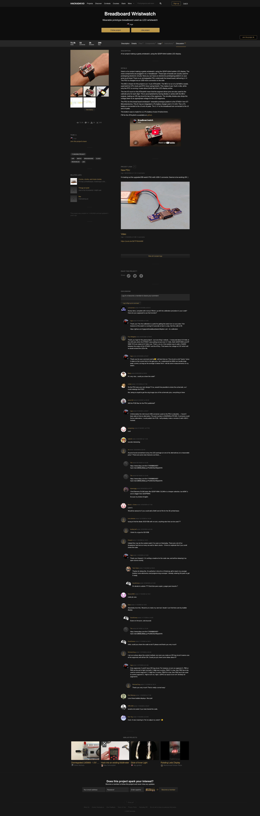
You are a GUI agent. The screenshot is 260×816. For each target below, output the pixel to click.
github (149, 115)
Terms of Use (122, 807)
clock (98, 158)
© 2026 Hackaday (130, 811)
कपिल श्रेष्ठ (131, 706)
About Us (86, 807)
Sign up (176, 3)
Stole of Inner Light (139, 762)
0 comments (141, 173)
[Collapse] (134, 166)
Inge (131, 24)
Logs (160, 43)
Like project (145, 30)
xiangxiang (131, 428)
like (80, 196)
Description (125, 43)
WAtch (79, 158)
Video (123, 233)
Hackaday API (143, 807)
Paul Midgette (132, 337)
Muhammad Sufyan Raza (173, 765)
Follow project (116, 30)
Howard (130, 540)
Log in (185, 3)
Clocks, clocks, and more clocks (90, 179)
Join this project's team (78, 141)
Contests (107, 3)
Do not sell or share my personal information (163, 807)
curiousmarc (131, 308)
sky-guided (138, 765)
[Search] (161, 3)
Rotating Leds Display (170, 762)
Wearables (76, 162)
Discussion (181, 43)
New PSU (125, 170)
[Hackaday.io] (77, 3)
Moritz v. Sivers (132, 504)
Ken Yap (130, 717)
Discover (98, 3)
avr (73, 158)
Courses (116, 3)
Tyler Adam (135, 568)
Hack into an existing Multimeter (115, 762)
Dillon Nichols (79, 765)
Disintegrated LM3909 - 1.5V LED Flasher (89, 762)
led (83, 162)
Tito (131, 463)
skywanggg (133, 488)
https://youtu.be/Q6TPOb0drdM (132, 241)
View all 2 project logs (155, 256)
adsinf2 (130, 439)
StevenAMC (131, 594)
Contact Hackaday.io (98, 807)
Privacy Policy (132, 807)
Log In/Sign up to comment (131, 303)
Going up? (130, 802)
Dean (129, 605)
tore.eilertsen (131, 518)
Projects (90, 3)
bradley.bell (133, 529)
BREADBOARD (88, 158)
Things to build (84, 188)
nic (128, 450)
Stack (123, 3)
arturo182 (130, 400)
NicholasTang (132, 652)
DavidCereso (136, 583)
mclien (130, 384)
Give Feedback (110, 807)
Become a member (112, 784)
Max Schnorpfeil (110, 765)
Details (134, 43)
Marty (129, 373)
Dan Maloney (131, 695)
